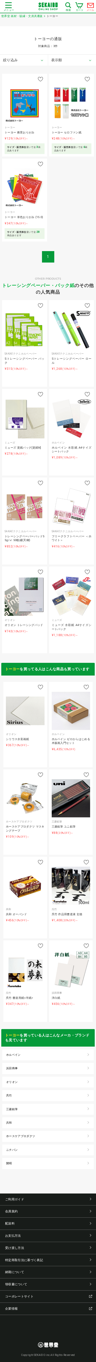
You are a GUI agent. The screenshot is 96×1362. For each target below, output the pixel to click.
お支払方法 (13, 1235)
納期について (14, 1272)
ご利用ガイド (14, 1199)
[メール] (90, 7)
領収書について (16, 1284)
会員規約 (11, 1211)
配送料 (10, 1223)
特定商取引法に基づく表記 (24, 1260)
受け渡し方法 (14, 1248)
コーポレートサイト (19, 1296)
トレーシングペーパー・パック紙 (38, 285)
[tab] (24, 60)
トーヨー (12, 669)
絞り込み (10, 60)
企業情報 (11, 1308)
